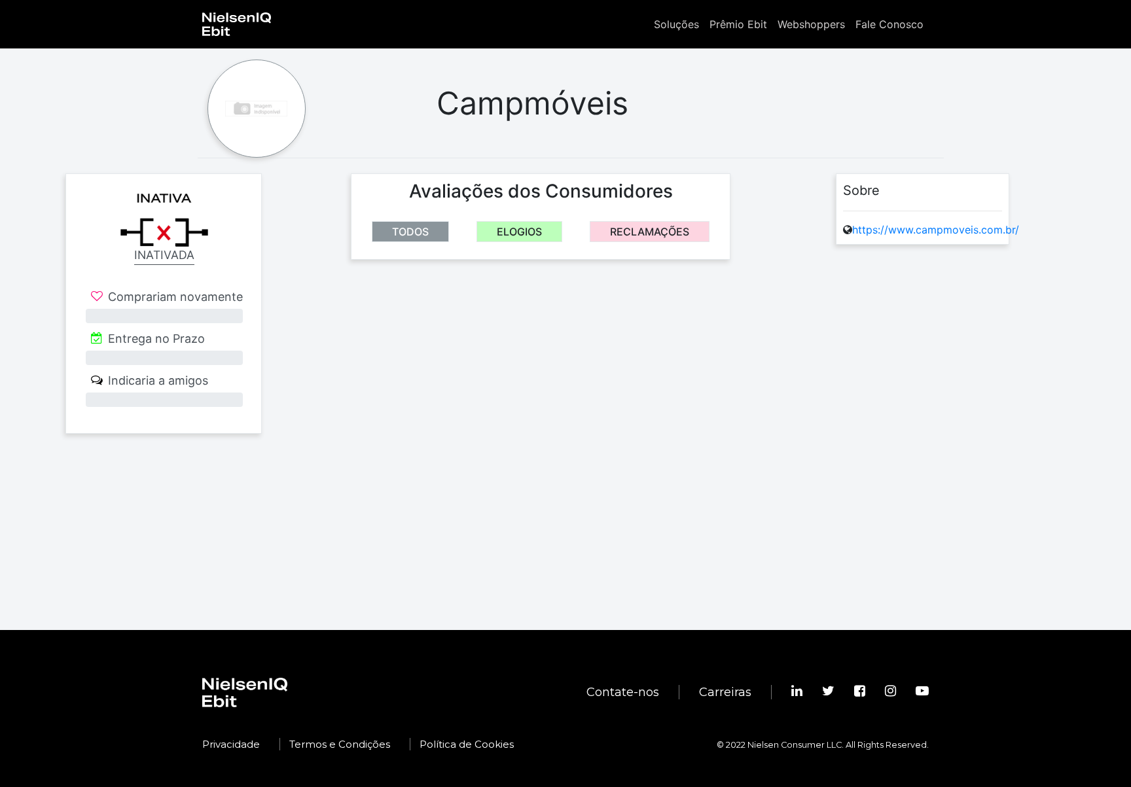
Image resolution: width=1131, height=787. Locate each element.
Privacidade (231, 744)
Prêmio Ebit (738, 24)
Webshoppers (811, 24)
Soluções (676, 24)
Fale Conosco (889, 24)
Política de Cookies (467, 744)
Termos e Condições (339, 744)
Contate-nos (622, 692)
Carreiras (725, 692)
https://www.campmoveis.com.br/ (935, 229)
